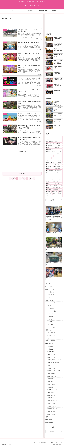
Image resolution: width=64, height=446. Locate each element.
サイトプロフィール (58, 442)
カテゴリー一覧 (37, 442)
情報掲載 (51, 442)
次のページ (21, 173)
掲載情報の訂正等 (44, 442)
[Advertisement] (22, 24)
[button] (61, 200)
